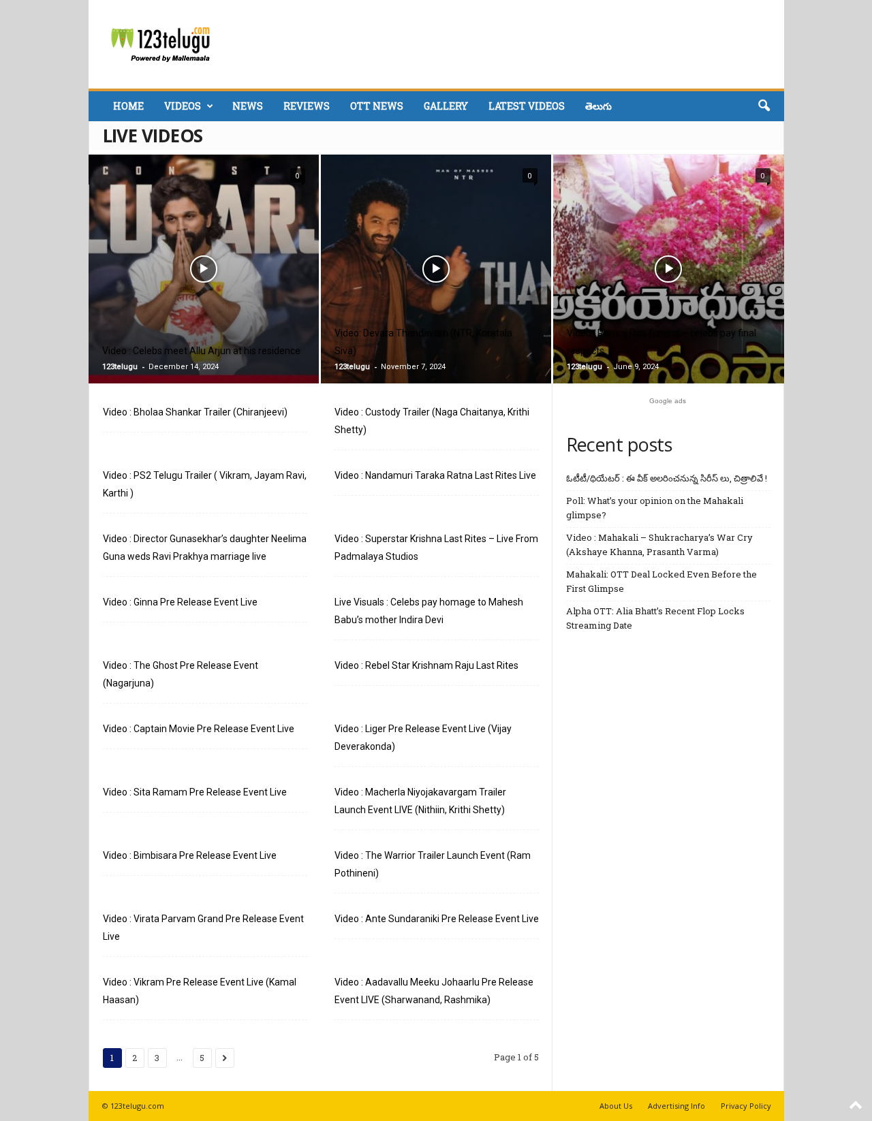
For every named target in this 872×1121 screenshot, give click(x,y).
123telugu (120, 366)
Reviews (306, 105)
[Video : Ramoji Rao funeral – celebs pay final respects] (668, 290)
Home (128, 105)
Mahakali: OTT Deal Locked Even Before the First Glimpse (661, 581)
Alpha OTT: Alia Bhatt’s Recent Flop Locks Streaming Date (655, 618)
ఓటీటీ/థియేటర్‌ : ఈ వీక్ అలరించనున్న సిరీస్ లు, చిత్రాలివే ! (666, 478)
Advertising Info (676, 1106)
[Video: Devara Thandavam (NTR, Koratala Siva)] (436, 289)
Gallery (446, 105)
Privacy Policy (746, 1106)
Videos (182, 105)
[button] (764, 106)
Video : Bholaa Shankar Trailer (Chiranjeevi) (195, 412)
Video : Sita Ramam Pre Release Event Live (195, 792)
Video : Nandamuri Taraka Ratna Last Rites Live (435, 475)
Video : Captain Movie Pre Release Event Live (198, 728)
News (247, 105)
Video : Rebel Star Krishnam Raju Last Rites (426, 665)
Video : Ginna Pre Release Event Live (180, 602)
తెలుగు (598, 105)
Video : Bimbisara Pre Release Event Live (190, 855)
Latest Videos (526, 105)
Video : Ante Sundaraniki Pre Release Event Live (436, 918)
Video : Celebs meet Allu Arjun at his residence (201, 350)
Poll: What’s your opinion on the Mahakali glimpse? (654, 507)
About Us (616, 1106)
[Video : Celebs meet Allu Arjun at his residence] (204, 289)
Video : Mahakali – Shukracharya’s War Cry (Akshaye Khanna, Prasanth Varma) (659, 544)
